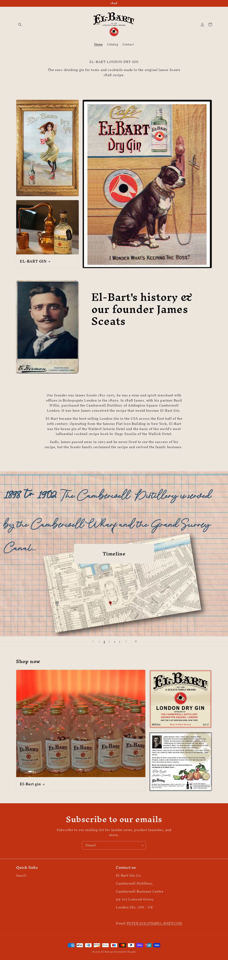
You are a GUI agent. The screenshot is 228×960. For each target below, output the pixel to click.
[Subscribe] (142, 845)
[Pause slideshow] (135, 641)
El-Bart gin (30, 784)
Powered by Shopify (125, 952)
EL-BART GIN (33, 261)
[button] (20, 24)
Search (21, 876)
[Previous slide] (93, 641)
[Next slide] (126, 641)
